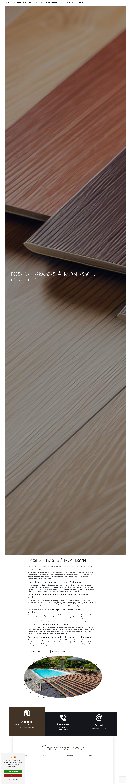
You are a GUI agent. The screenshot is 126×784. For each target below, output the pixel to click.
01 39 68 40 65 (63, 727)
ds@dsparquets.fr (99, 728)
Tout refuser (13, 775)
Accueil (7, 3)
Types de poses (52, 3)
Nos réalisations (67, 3)
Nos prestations (19, 3)
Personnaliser (13, 779)
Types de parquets (36, 3)
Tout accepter (13, 771)
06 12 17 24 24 (63, 730)
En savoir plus (35, 651)
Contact (79, 3)
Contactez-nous (58, 651)
